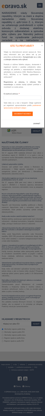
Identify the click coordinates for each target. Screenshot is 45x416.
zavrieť (36, 123)
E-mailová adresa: (11, 94)
